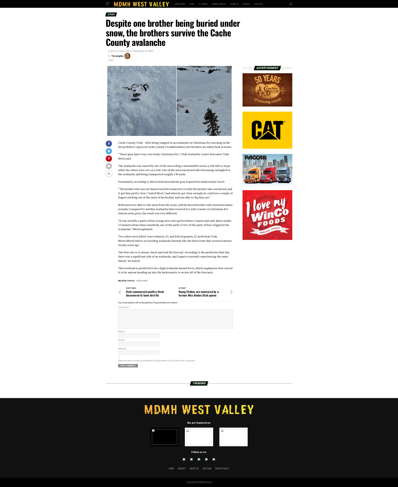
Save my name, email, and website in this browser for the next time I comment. (156, 360)
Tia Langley (117, 56)
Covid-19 (234, 3)
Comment (124, 307)
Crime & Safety (219, 3)
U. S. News (202, 3)
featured (142, 281)
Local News (179, 3)
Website (122, 349)
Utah (191, 3)
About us (194, 468)
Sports (246, 3)
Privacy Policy (222, 468)
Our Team (206, 468)
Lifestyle (258, 3)
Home (171, 468)
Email (121, 340)
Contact (182, 468)
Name (122, 331)
